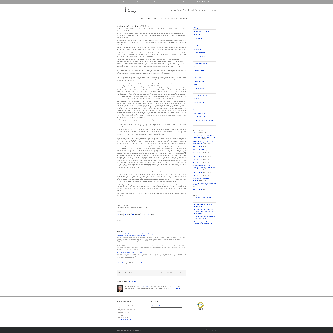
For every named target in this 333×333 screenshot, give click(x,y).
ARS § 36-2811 (197, 153)
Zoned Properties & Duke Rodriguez (204, 120)
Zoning (196, 124)
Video (195, 109)
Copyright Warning (199, 52)
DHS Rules (197, 60)
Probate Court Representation (160, 306)
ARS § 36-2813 (197, 162)
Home (195, 132)
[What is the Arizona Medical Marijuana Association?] (152, 255)
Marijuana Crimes (199, 81)
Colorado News (198, 49)
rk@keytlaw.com (211, 2)
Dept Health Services (200, 56)
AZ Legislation (198, 28)
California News (198, 38)
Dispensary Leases (199, 70)
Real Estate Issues (199, 99)
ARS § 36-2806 (197, 156)
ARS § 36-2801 (197, 147)
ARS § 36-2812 (197, 172)
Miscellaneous (198, 92)
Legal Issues (197, 77)
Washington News (199, 113)
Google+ (177, 288)
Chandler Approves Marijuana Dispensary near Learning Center (203, 222)
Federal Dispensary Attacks (202, 74)
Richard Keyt (144, 286)
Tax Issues (197, 106)
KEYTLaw (125, 321)
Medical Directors (199, 88)
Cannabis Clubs (198, 42)
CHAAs (196, 45)
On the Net (121, 263)
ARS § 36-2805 (197, 190)
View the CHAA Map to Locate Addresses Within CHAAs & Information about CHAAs (204, 167)
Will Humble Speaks (200, 116)
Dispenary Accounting (200, 63)
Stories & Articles (140, 263)
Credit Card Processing (200, 309)
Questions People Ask (200, 95)
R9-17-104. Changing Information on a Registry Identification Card (204, 184)
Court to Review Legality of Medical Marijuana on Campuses (204, 217)
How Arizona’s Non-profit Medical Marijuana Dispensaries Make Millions (204, 199)
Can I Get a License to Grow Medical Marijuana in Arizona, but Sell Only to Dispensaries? (204, 137)
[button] (190, 18)
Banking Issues (198, 35)
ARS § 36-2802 (197, 159)
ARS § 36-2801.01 (198, 150)
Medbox (196, 84)
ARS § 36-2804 (197, 175)
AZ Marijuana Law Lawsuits (202, 31)
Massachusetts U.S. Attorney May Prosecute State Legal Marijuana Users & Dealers (203, 211)
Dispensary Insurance (200, 67)
